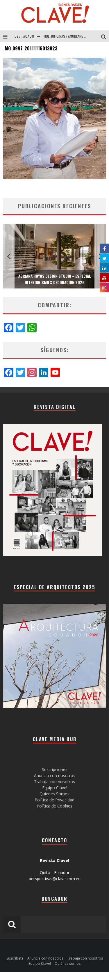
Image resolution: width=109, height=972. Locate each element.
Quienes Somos (54, 793)
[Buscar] (105, 36)
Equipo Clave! (54, 787)
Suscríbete (15, 958)
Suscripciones (54, 769)
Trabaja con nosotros (54, 781)
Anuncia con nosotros (54, 775)
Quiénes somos (68, 963)
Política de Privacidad (54, 800)
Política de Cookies (54, 806)
